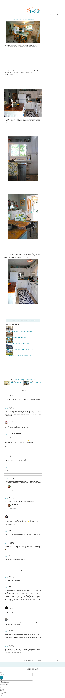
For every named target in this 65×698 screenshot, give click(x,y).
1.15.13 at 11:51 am (11, 531)
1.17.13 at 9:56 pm (11, 646)
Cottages (2, 689)
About (1, 695)
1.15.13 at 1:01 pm (11, 567)
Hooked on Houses (32, 10)
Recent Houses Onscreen (4, 683)
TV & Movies (2, 681)
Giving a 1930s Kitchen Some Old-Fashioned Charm (17, 343)
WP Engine (29, 669)
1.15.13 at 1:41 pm (11, 577)
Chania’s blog (32, 320)
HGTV (1, 687)
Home (1, 679)
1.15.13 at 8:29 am (11, 395)
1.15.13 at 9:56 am (11, 468)
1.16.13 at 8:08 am (11, 608)
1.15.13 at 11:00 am (11, 517)
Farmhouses (2, 690)
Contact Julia (39, 660)
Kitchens (28, 379)
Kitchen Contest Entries (23, 379)
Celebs (1, 686)
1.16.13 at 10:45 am (11, 631)
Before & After (17, 379)
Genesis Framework (37, 669)
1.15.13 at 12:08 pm (11, 556)
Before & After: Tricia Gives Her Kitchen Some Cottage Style (19, 331)
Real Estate (2, 694)
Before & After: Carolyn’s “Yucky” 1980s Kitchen (16, 337)
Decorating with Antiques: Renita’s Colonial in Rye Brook (18, 355)
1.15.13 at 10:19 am (11, 478)
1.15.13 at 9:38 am (11, 456)
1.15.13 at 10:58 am (11, 498)
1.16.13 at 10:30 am (11, 620)
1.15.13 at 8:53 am (11, 423)
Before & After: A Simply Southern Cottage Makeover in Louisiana (20, 349)
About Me (25, 660)
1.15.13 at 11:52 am (11, 543)
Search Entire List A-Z (4, 684)
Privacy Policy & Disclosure (32, 660)
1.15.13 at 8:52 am (11, 408)
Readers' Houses (32, 379)
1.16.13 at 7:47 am (14, 487)
